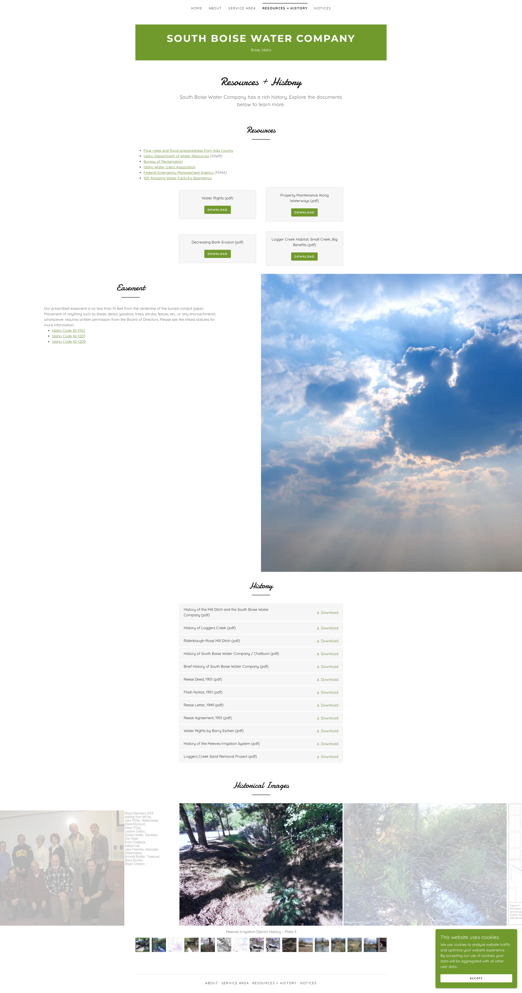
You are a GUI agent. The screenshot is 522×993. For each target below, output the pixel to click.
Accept (476, 978)
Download (218, 210)
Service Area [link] (242, 8)
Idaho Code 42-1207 (68, 336)
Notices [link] (322, 8)
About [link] (215, 8)
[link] (261, 40)
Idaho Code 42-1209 (69, 341)
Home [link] (196, 8)
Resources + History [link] (285, 8)
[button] (327, 612)
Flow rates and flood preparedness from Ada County (188, 150)
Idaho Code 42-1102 (68, 330)
